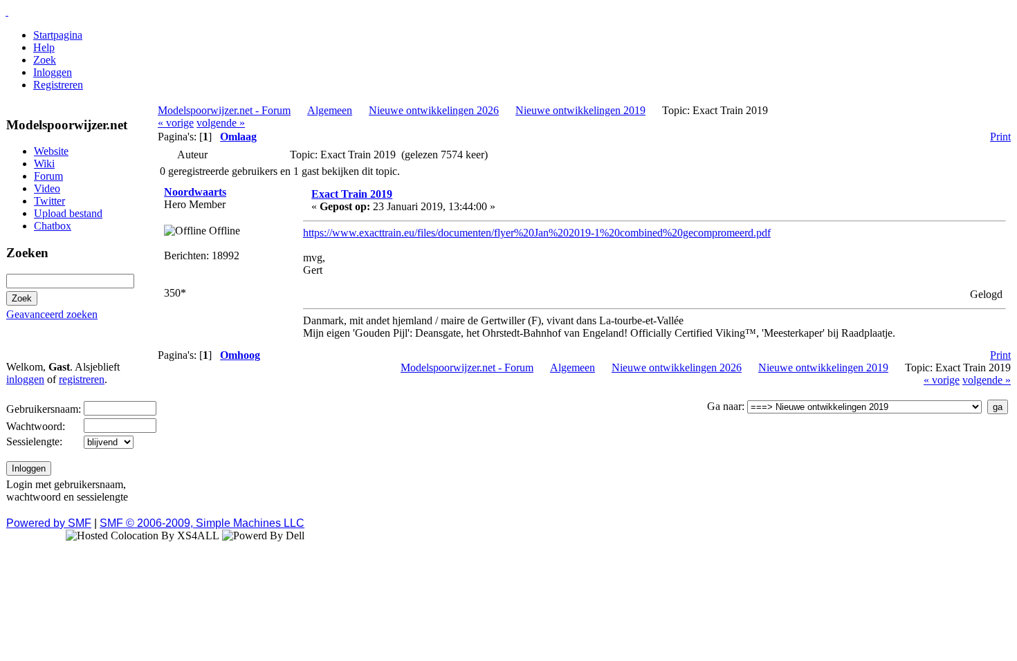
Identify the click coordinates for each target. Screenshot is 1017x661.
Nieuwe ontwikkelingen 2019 (580, 110)
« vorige (176, 123)
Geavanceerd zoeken (52, 314)
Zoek (44, 60)
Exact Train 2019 (351, 194)
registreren (81, 379)
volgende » (220, 123)
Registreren (58, 85)
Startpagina (57, 35)
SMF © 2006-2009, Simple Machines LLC (202, 523)
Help (44, 47)
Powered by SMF (48, 523)
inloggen (25, 379)
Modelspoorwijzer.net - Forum (224, 110)
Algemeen (329, 110)
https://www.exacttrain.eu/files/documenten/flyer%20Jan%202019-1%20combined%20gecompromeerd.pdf (537, 233)
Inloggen (52, 72)
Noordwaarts (195, 192)
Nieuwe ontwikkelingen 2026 (434, 110)
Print (1000, 136)
